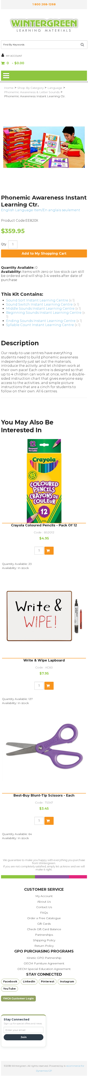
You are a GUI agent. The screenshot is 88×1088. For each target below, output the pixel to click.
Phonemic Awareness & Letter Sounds (32, 92)
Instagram (67, 981)
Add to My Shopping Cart (44, 253)
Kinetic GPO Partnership (44, 958)
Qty (3, 244)
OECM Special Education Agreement (44, 969)
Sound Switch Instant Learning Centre (39, 304)
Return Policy (44, 946)
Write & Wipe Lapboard (44, 660)
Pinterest (47, 981)
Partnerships (44, 935)
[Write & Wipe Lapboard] (44, 616)
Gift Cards (44, 923)
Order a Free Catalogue (44, 918)
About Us (44, 901)
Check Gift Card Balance (44, 929)
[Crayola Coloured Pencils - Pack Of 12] (44, 481)
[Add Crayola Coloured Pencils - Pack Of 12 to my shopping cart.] (49, 551)
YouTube (9, 988)
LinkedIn (29, 981)
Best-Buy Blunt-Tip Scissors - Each (44, 795)
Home (9, 88)
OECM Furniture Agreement (44, 963)
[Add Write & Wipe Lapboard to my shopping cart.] (49, 686)
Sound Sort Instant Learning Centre (37, 300)
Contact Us (44, 907)
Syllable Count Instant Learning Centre (40, 325)
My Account (44, 896)
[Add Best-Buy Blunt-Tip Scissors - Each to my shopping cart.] (49, 821)
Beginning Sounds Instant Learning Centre (43, 313)
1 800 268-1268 (44, 4)
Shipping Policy (44, 940)
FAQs (44, 912)
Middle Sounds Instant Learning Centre (40, 308)
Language (54, 88)
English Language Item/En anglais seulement (40, 210)
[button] (44, 64)
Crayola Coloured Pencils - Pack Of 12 (44, 525)
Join (24, 1037)
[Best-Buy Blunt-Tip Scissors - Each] (44, 751)
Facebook (10, 981)
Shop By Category (30, 88)
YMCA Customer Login (18, 998)
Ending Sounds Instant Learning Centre (41, 321)
